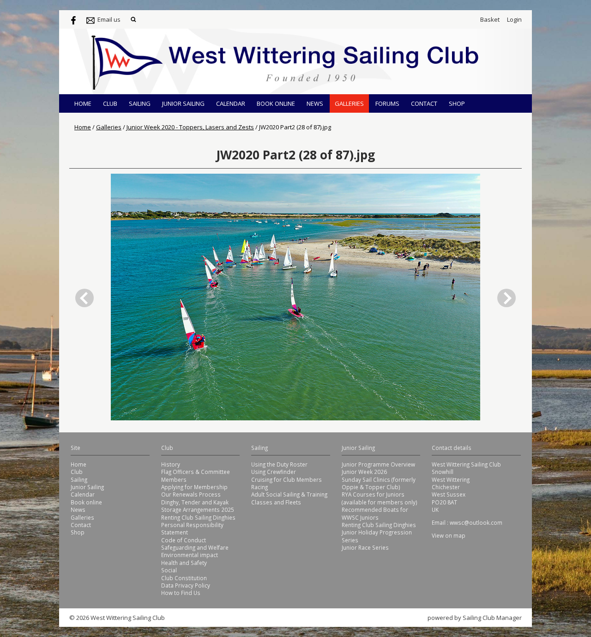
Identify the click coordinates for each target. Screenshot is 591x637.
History (170, 464)
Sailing (140, 103)
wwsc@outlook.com (476, 522)
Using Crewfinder (273, 471)
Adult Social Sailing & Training (289, 494)
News (315, 103)
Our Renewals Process (191, 494)
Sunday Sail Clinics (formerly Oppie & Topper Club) (379, 483)
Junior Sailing (183, 103)
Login (514, 19)
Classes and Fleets (276, 502)
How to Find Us (180, 592)
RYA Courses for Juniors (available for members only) (379, 498)
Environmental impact (189, 554)
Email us (109, 19)
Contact (424, 103)
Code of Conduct (183, 540)
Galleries (349, 103)
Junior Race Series (365, 547)
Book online (276, 103)
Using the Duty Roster (279, 464)
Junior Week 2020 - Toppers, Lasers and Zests (190, 127)
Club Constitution (184, 578)
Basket (490, 19)
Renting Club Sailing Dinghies (198, 517)
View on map (448, 535)
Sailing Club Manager (492, 617)
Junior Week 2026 (364, 471)
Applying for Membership (194, 487)
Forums (387, 103)
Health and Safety (184, 562)
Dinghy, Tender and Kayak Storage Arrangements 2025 (197, 505)
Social (169, 570)
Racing (259, 487)
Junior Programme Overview (378, 464)
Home (82, 103)
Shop (457, 103)
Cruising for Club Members (286, 479)
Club (110, 103)
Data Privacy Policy (185, 585)
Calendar (230, 103)
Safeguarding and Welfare (195, 547)
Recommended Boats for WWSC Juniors (375, 513)
